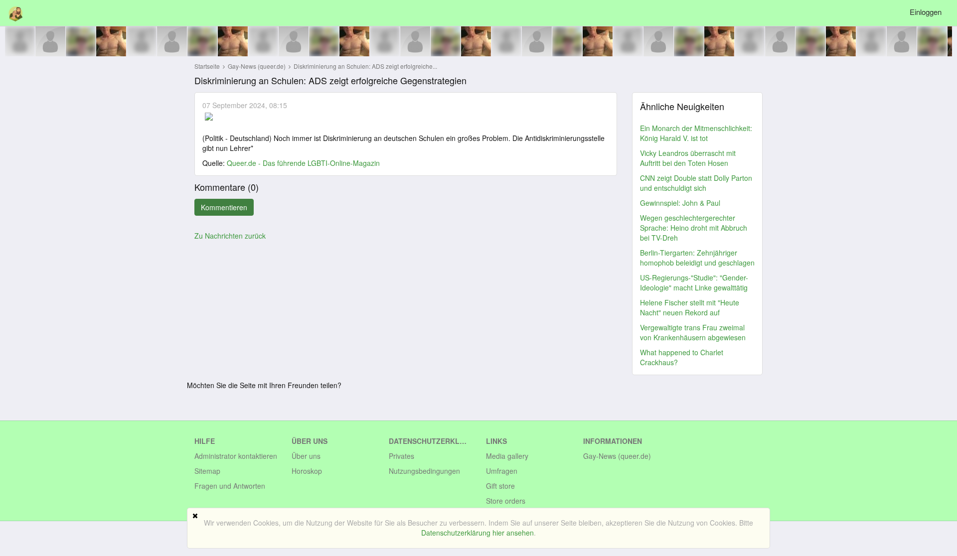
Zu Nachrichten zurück (230, 236)
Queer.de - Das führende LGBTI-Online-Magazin (303, 163)
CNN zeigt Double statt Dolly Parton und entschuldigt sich (696, 183)
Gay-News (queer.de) (257, 66)
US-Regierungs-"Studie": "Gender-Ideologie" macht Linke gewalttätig (694, 282)
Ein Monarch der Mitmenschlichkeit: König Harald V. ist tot (696, 133)
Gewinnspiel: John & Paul (680, 203)
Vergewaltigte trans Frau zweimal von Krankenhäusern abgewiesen (693, 332)
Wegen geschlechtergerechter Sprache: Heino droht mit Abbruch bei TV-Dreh (693, 228)
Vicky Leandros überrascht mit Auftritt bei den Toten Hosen (688, 158)
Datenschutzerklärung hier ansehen (477, 533)
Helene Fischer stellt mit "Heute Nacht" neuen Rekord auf (689, 307)
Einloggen (926, 11)
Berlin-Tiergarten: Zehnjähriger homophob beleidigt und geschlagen (697, 258)
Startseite (207, 66)
